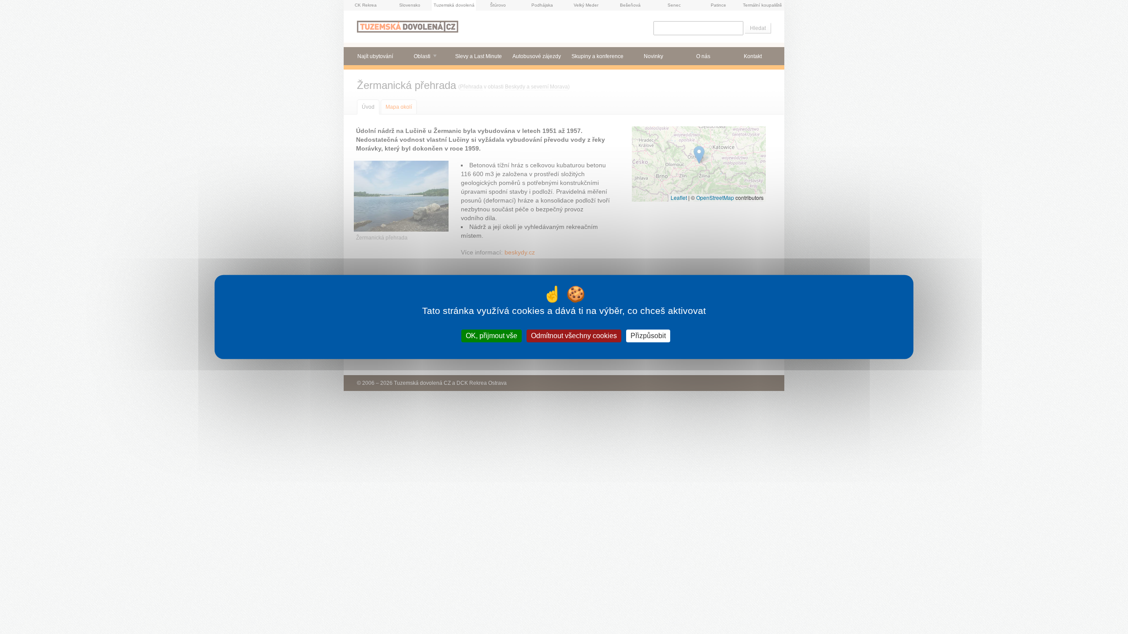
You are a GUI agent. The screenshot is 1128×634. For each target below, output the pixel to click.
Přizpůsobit (648, 335)
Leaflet (679, 197)
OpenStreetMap (715, 197)
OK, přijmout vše (491, 335)
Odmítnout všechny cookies (574, 335)
